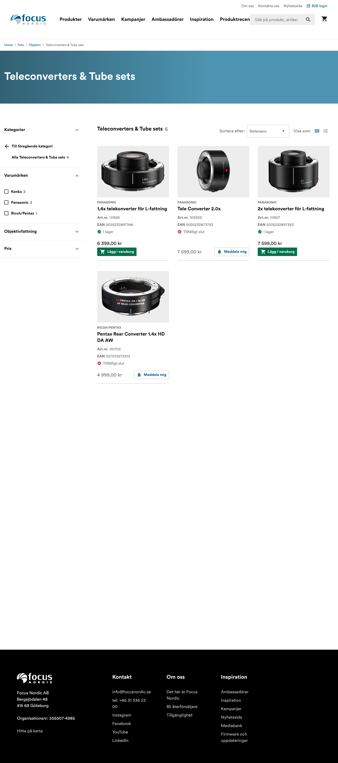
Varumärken (101, 19)
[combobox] (282, 19)
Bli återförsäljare (182, 706)
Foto (21, 45)
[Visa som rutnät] (317, 131)
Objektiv (35, 45)
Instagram (121, 715)
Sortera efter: (232, 131)
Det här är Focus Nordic (182, 695)
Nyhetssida (293, 5)
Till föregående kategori (32, 146)
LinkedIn (120, 740)
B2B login (319, 5)
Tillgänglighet (180, 715)
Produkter (71, 19)
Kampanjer (133, 19)
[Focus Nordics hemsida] (28, 19)
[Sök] (308, 19)
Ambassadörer (168, 19)
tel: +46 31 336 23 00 (129, 703)
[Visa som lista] (325, 131)
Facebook (121, 723)
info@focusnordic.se (131, 692)
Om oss (247, 5)
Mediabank (231, 725)
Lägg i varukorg (120, 252)
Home (8, 45)
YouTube (120, 732)
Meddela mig (235, 252)
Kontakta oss (269, 5)
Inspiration (202, 19)
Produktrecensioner (242, 19)
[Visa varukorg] (324, 19)
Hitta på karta (30, 731)
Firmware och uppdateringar (234, 737)
